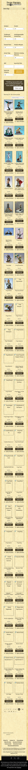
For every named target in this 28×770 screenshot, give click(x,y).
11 (4, 711)
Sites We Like (7, 742)
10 (22, 709)
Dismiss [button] (19, 767)
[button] (8, 123)
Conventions (20, 740)
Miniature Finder (17, 743)
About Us (5, 740)
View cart (18, 88)
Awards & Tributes (17, 742)
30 (11, 711)
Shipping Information (13, 745)
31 (13, 711)
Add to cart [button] (8, 120)
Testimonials (8, 743)
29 (9, 711)
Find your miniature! (19, 71)
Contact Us (12, 740)
